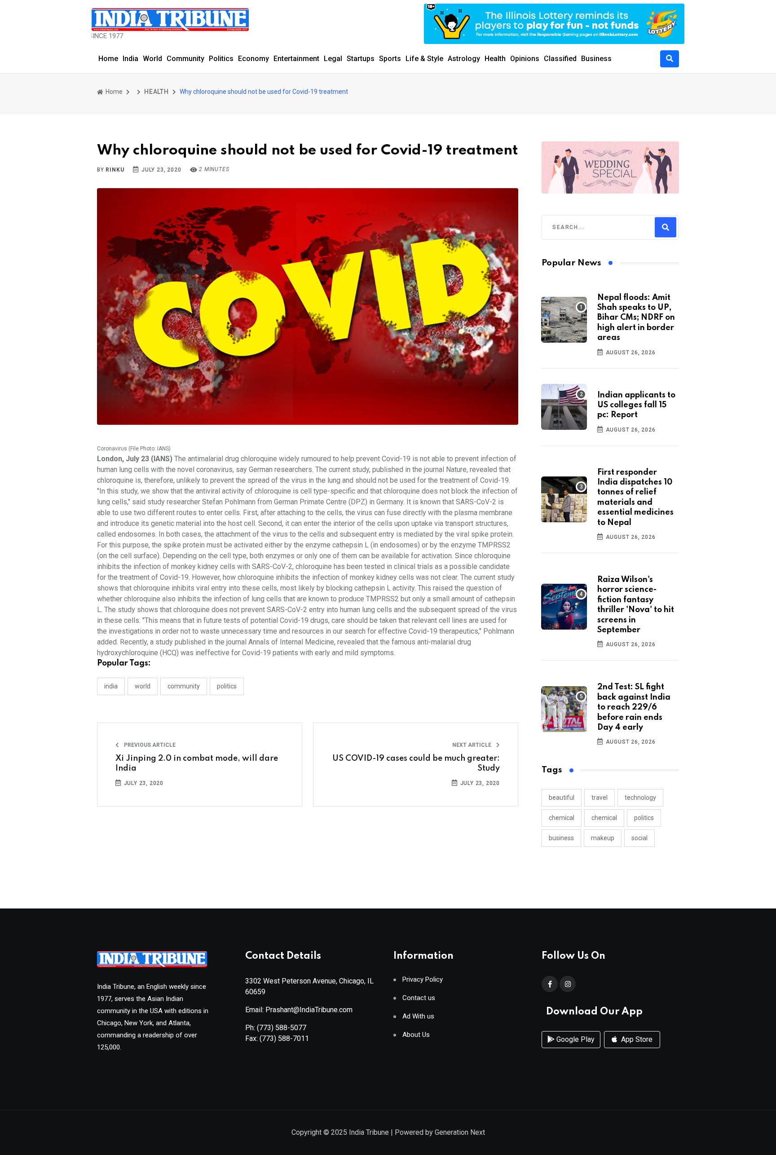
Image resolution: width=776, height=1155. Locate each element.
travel (599, 797)
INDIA (111, 686)
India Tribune (369, 1132)
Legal (333, 58)
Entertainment (296, 58)
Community (185, 58)
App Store (636, 1039)
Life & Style (424, 58)
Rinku (115, 170)
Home (108, 58)
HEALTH (156, 91)
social (639, 838)
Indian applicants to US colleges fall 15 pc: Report (636, 405)
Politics (221, 58)
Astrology (464, 58)
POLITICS (227, 686)
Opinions (524, 58)
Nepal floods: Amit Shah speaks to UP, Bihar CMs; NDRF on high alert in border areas (636, 318)
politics (644, 817)
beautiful (561, 797)
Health (495, 58)
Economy (253, 58)
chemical (561, 817)
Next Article (472, 745)
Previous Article (149, 745)
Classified (560, 58)
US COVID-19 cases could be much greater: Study (416, 763)
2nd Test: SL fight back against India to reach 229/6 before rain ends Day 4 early (633, 707)
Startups (361, 58)
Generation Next (460, 1132)
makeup (602, 838)
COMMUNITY (184, 686)
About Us (416, 1035)
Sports (390, 58)
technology (640, 797)
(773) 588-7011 (284, 1038)
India (130, 58)
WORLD (142, 686)
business (561, 838)
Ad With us (418, 1016)
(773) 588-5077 (281, 1027)
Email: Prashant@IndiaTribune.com (299, 1009)
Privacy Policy (422, 979)
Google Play (575, 1039)
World (152, 58)
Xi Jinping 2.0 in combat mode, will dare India (196, 763)
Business (596, 58)
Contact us (418, 998)
